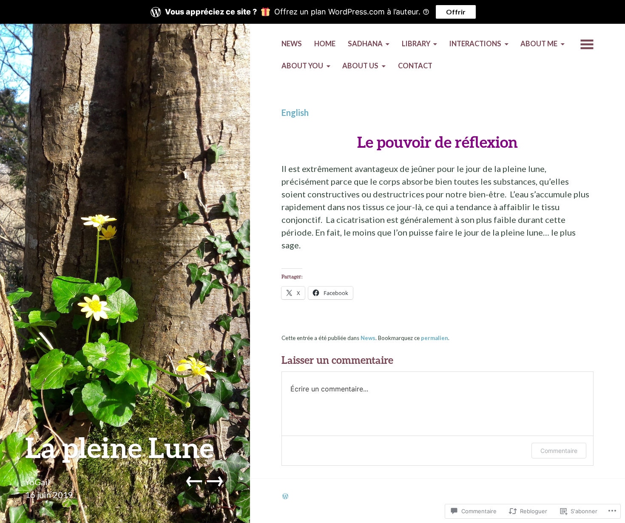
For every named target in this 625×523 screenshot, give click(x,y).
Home (324, 43)
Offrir (456, 12)
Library (416, 43)
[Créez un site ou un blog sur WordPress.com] (285, 496)
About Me (538, 43)
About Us (360, 66)
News (291, 43)
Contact (415, 66)
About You (302, 66)
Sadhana (365, 43)
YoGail (37, 482)
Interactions (475, 43)
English (295, 112)
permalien (434, 338)
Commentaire (558, 450)
